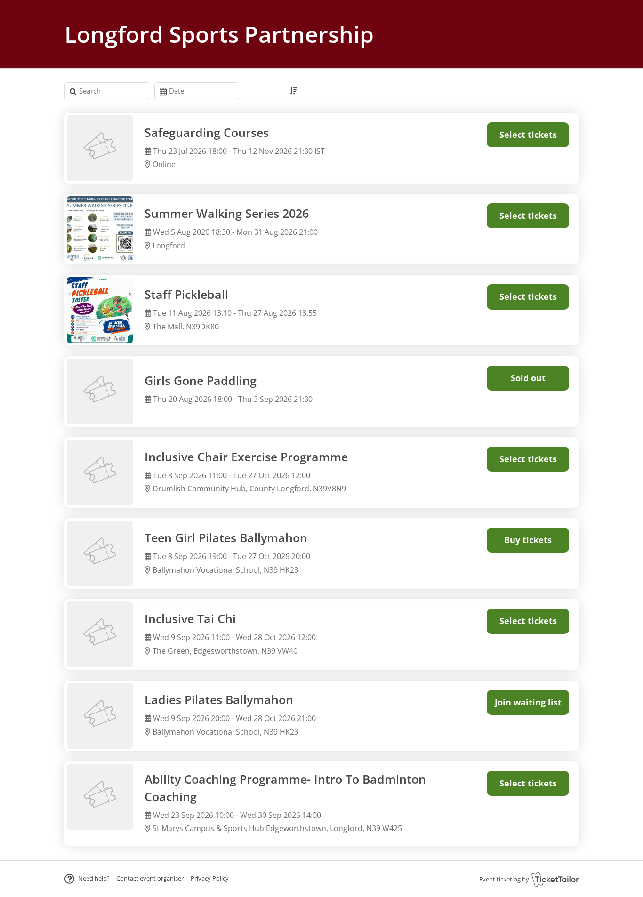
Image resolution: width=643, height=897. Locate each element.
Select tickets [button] (528, 134)
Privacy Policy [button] (210, 878)
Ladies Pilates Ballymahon (219, 699)
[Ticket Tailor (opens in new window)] (555, 879)
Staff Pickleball (186, 294)
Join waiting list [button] (528, 702)
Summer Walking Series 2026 (227, 213)
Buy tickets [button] (528, 539)
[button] (150, 878)
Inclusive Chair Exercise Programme (246, 457)
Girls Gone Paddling (201, 380)
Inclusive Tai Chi (190, 618)
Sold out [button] (528, 378)
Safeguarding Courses (207, 132)
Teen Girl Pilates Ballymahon (226, 537)
